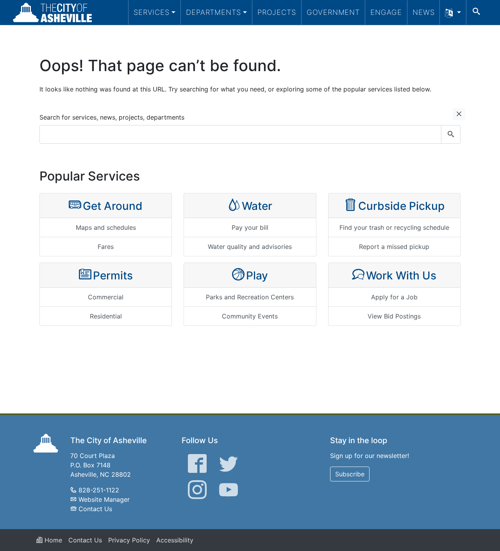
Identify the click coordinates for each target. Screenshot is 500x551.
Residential (106, 316)
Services (152, 12)
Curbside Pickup (401, 206)
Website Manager (104, 499)
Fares (106, 246)
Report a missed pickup (394, 246)
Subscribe (349, 474)
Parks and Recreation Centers (250, 297)
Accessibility (174, 540)
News (423, 12)
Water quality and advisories (250, 246)
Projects (276, 12)
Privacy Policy (129, 540)
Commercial (105, 297)
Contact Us (95, 509)
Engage (386, 12)
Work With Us (401, 275)
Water (257, 206)
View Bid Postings (394, 316)
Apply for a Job (394, 297)
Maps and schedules (106, 227)
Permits (113, 275)
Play (257, 275)
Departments (213, 12)
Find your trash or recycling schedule (394, 227)
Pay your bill (250, 227)
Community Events (250, 316)
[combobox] (250, 134)
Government (333, 12)
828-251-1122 (99, 490)
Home (52, 540)
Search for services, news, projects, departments (111, 117)
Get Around (113, 206)
